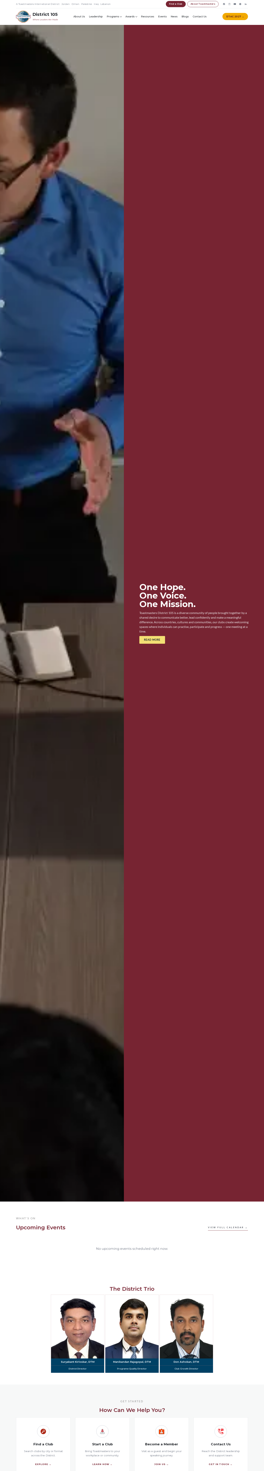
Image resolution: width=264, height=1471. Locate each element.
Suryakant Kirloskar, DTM (78, 1361)
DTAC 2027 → (235, 16)
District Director (78, 1368)
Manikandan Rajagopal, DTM (132, 1361)
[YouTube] (234, 4)
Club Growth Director (186, 1368)
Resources (147, 16)
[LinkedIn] (245, 4)
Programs (113, 16)
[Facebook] (224, 4)
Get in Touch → (220, 1464)
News (174, 16)
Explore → (43, 1464)
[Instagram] (229, 4)
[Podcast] (240, 4)
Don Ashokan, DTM (186, 1361)
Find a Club (175, 4)
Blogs (185, 16)
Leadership (96, 16)
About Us (79, 16)
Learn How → (102, 1464)
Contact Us (200, 16)
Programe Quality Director (132, 1368)
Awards (130, 16)
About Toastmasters (203, 4)
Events (162, 16)
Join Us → (161, 1464)
